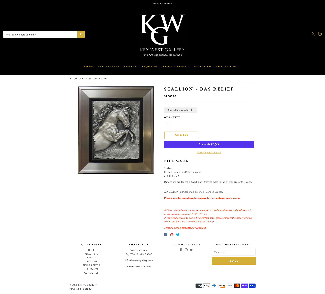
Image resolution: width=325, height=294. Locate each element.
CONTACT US (226, 66)
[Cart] (320, 34)
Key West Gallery (87, 284)
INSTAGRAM (201, 66)
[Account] (313, 34)
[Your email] (234, 251)
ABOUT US (149, 66)
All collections (76, 78)
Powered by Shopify (80, 288)
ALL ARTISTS (109, 66)
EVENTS (130, 66)
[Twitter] (178, 234)
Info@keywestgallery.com (139, 260)
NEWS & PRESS (174, 66)
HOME (88, 66)
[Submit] (81, 34)
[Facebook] (166, 234)
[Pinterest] (172, 234)
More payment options (209, 152)
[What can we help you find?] (41, 34)
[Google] (185, 234)
